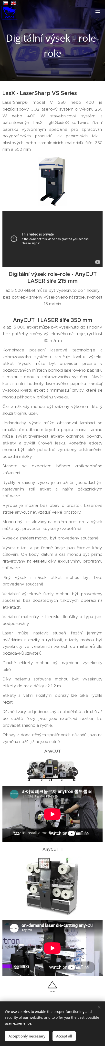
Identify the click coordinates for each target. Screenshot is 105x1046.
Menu (98, 12)
